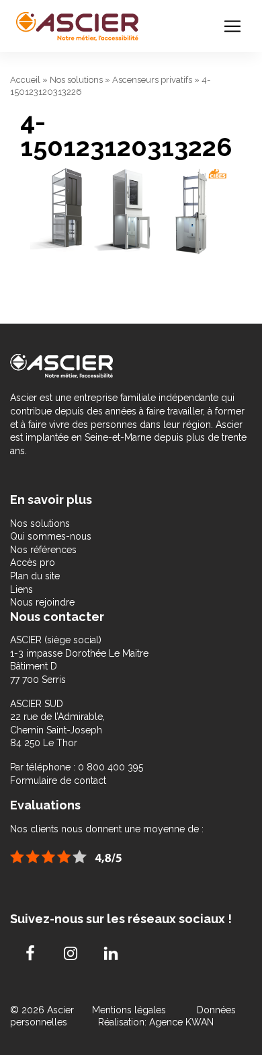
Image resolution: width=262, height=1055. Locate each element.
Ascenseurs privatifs (152, 80)
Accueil (25, 80)
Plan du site (35, 576)
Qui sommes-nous (50, 536)
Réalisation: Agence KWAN (156, 1022)
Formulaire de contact (58, 780)
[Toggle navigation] (232, 26)
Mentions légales (130, 1010)
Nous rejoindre (42, 602)
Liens (21, 589)
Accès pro (32, 562)
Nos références (43, 549)
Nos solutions (76, 80)
